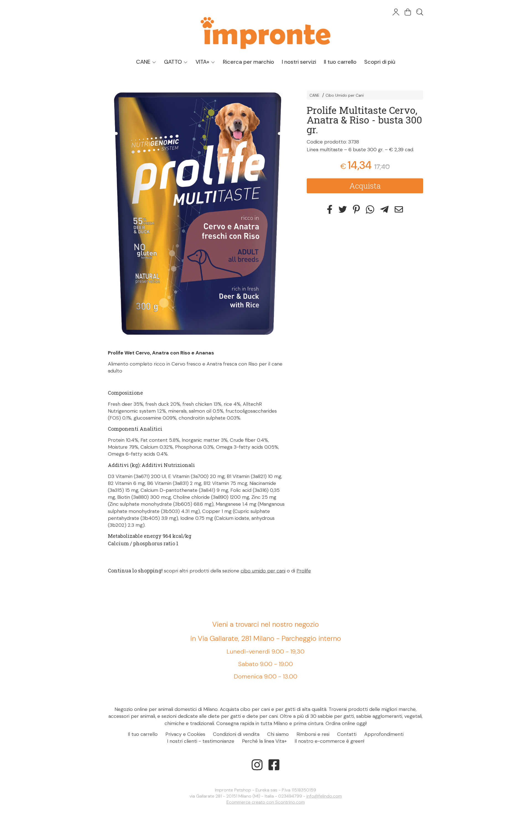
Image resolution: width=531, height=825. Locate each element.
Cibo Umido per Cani (345, 95)
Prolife (303, 570)
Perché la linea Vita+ (264, 741)
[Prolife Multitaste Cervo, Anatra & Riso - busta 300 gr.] (197, 214)
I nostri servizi (299, 61)
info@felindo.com (324, 796)
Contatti (346, 734)
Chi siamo (278, 734)
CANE (144, 61)
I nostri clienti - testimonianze (200, 741)
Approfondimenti (384, 734)
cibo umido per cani (263, 570)
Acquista (365, 186)
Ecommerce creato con (266, 802)
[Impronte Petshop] (265, 27)
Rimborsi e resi (312, 734)
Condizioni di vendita (236, 734)
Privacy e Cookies (185, 734)
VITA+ (203, 61)
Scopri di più (379, 61)
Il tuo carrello (340, 61)
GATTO (173, 61)
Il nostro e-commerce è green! (329, 741)
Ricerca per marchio (248, 61)
